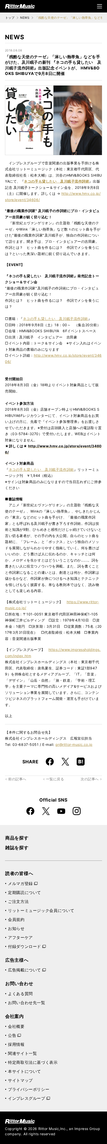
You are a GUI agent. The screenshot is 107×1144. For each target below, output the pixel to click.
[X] (65, 762)
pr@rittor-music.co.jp (74, 744)
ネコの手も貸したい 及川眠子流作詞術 (55, 318)
